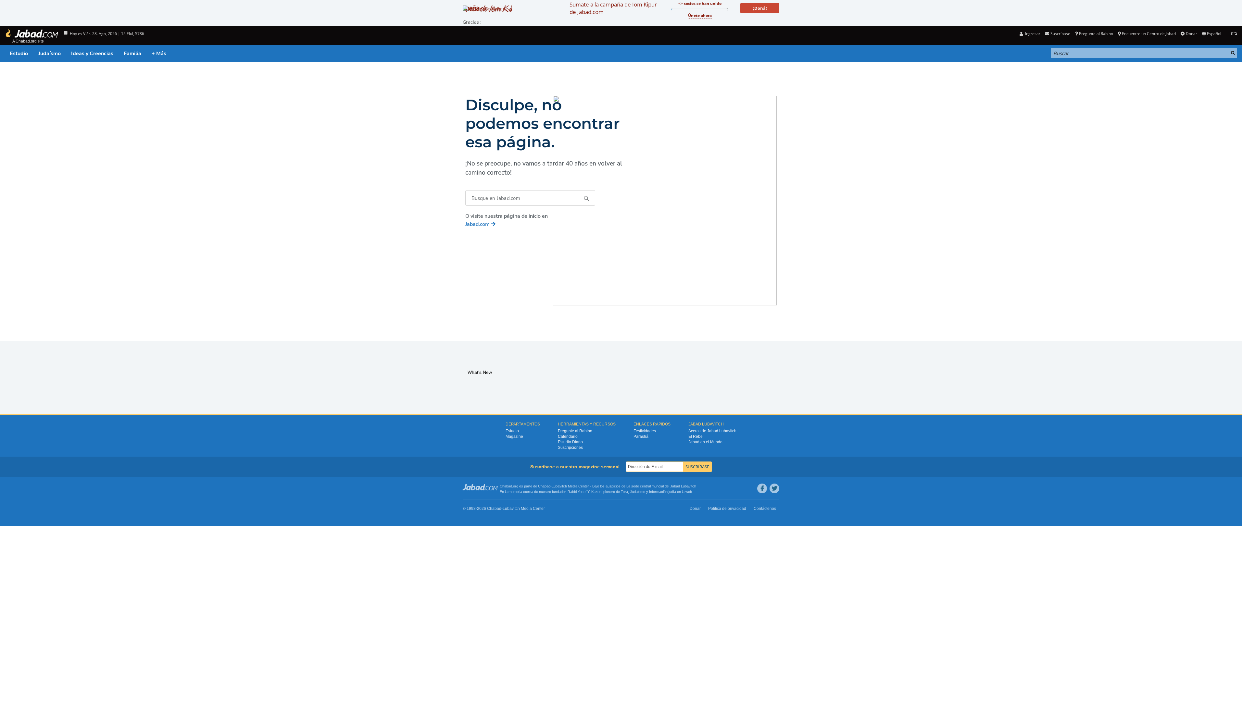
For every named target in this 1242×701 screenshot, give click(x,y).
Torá (624, 492)
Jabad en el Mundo (705, 442)
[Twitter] (774, 488)
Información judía (663, 492)
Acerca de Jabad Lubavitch (712, 431)
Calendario (568, 436)
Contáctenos (765, 508)
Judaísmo (49, 53)
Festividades (645, 431)
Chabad (544, 486)
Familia (132, 53)
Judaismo (637, 492)
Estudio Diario (570, 442)
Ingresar (1032, 33)
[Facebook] (762, 488)
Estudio (19, 53)
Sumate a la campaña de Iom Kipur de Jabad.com (613, 8)
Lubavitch (559, 486)
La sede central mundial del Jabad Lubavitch (661, 486)
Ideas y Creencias (92, 53)
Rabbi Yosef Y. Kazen (584, 492)
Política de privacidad (727, 508)
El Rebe (695, 436)
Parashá (641, 436)
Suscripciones (570, 447)
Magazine (514, 436)
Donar (1191, 33)
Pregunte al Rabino (1096, 33)
